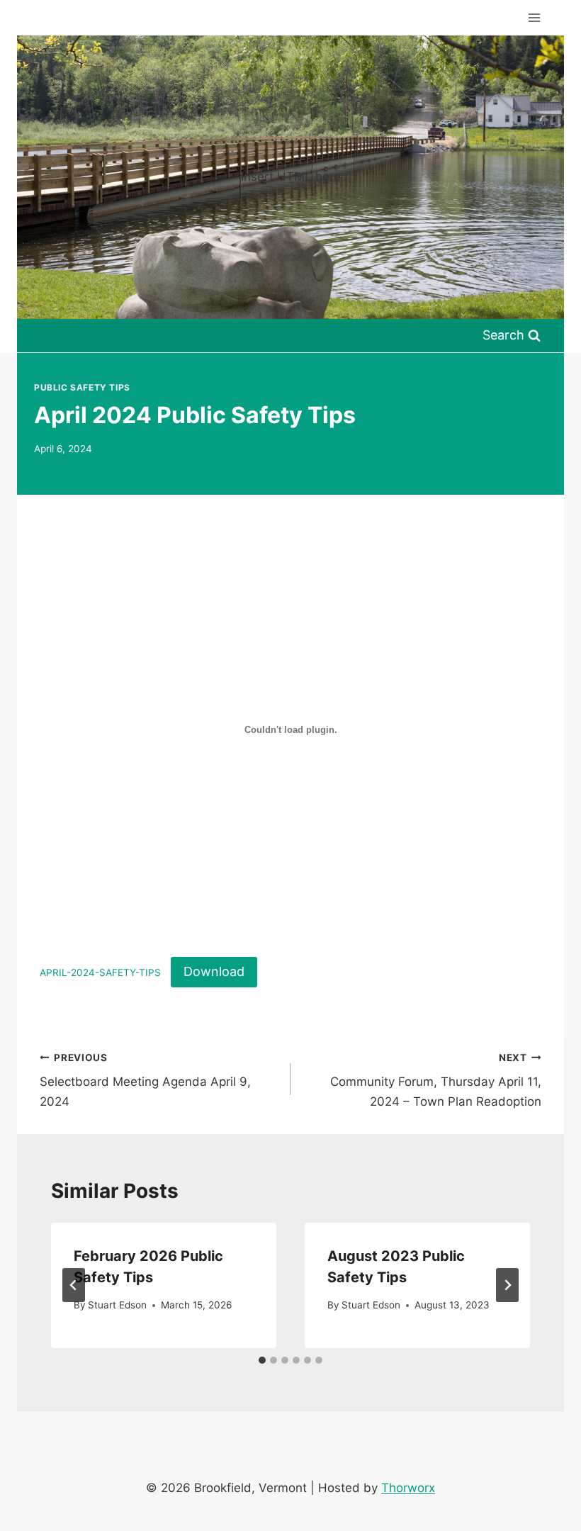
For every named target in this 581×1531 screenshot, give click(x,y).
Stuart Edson (117, 1305)
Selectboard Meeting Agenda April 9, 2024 (145, 1080)
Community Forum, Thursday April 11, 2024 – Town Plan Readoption (435, 1080)
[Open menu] (534, 17)
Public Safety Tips (82, 387)
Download (214, 971)
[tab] (262, 1360)
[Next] (507, 1285)
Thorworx (408, 1488)
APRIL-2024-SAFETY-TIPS (100, 972)
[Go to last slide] (73, 1285)
